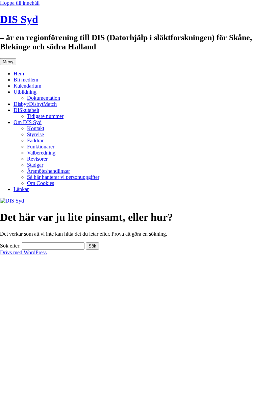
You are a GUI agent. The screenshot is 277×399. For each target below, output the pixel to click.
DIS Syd (19, 19)
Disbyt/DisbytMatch (35, 104)
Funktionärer (40, 146)
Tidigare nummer (45, 116)
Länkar (21, 189)
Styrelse (35, 134)
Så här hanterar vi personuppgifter (63, 177)
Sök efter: (10, 246)
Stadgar (35, 165)
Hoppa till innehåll (20, 3)
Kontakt (35, 128)
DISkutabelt (26, 110)
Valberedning (41, 153)
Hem (19, 73)
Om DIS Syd (28, 122)
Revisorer (37, 159)
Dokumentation (43, 98)
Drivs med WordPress (23, 252)
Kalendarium (27, 86)
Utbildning (25, 92)
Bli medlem (26, 80)
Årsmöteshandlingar (48, 171)
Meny (8, 61)
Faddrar (35, 140)
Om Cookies (40, 183)
